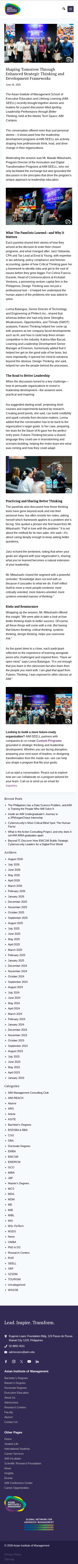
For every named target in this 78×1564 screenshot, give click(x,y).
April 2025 (14, 944)
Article (11, 1114)
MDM (11, 1199)
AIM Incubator (12, 1458)
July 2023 (13, 1056)
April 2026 (14, 880)
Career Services (14, 1453)
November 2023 (17, 1035)
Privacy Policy (12, 1554)
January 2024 (16, 1024)
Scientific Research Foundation (22, 1463)
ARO (11, 1108)
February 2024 (16, 1019)
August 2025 (15, 923)
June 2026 (14, 869)
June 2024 (14, 997)
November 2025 (17, 907)
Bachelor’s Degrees (16, 1377)
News (11, 1236)
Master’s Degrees (15, 1382)
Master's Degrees (18, 1183)
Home (8, 1438)
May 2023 (14, 1067)
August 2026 (15, 859)
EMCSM (13, 1156)
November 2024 (17, 971)
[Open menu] (70, 9)
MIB (10, 1210)
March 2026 (15, 885)
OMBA (12, 1242)
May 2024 (14, 1003)
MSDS (12, 1231)
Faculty (8, 1412)
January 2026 (16, 896)
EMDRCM (14, 1161)
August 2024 (15, 987)
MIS (10, 1220)
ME (10, 1204)
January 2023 (16, 1077)
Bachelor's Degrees (19, 1124)
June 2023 (14, 1061)
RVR (11, 1257)
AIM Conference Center (18, 1482)
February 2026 (16, 891)
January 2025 (16, 960)
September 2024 (18, 981)
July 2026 (13, 864)
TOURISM (14, 1279)
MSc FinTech (16, 1225)
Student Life (11, 1443)
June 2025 (14, 933)
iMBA (11, 1172)
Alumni (12, 1103)
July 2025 (13, 928)
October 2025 (16, 912)
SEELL (12, 1263)
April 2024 (14, 1008)
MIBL (11, 1215)
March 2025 (15, 949)
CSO (11, 1135)
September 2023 (18, 1045)
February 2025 (16, 955)
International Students (17, 1448)
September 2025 (18, 917)
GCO (11, 1167)
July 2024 (13, 992)
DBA (11, 1140)
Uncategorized (16, 1284)
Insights (9, 1473)
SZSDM (13, 1274)
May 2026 (14, 875)
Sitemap (9, 1559)
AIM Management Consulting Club (28, 1092)
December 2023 (17, 1029)
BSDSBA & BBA (18, 1129)
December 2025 (17, 901)
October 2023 (16, 1040)
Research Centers (19, 1252)
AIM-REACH (15, 1097)
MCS (11, 1188)
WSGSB (13, 1289)
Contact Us (11, 1421)
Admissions (11, 1402)
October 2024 (16, 976)
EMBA (12, 1151)
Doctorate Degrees (19, 1146)
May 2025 (14, 939)
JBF (10, 1178)
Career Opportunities (16, 1487)
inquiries (11, 785)
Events (8, 1478)
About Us (9, 1397)
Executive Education (16, 1392)
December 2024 (17, 965)
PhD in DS (14, 1247)
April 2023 (14, 1072)
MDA (11, 1193)
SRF (10, 1268)
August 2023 (15, 1051)
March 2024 (15, 1013)
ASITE (12, 1119)
